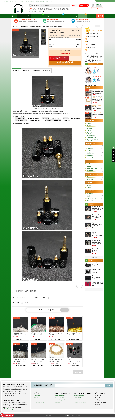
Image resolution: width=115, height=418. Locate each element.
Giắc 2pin (89, 163)
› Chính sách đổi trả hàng (59, 395)
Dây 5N (51, 8)
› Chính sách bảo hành (59, 397)
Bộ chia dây (90, 193)
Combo (19, 302)
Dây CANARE (90, 128)
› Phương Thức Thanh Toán (80, 402)
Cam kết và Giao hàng (71, 16)
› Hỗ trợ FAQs (57, 402)
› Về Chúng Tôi (37, 395)
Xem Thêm (63, 309)
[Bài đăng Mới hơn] (78, 26)
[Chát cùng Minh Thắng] (98, 71)
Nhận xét (47, 70)
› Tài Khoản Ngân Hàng (39, 402)
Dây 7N (43, 8)
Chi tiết (16, 70)
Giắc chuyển (90, 155)
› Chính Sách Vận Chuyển (79, 400)
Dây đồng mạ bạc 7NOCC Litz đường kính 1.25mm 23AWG (97, 108)
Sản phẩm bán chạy (38, 16)
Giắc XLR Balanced (91, 153)
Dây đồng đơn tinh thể (92, 140)
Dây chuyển (90, 176)
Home (14, 16)
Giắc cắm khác (90, 157)
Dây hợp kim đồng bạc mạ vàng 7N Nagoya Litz (97, 101)
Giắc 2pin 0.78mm (50, 9)
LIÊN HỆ (101, 16)
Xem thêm (94, 257)
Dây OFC (47, 8)
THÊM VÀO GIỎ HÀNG (65, 63)
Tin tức (61, 16)
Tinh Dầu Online (48, 415)
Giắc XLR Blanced (63, 9)
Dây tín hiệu (90, 179)
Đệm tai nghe (90, 200)
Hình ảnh (37, 70)
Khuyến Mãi (82, 16)
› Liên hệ (36, 397)
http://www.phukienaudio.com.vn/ (73, 415)
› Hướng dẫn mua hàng (79, 395)
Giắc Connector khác (92, 168)
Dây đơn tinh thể (37, 8)
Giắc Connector (36, 9)
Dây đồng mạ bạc (91, 137)
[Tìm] (30, 5)
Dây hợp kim (90, 133)
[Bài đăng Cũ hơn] (81, 26)
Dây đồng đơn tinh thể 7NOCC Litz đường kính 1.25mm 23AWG (97, 93)
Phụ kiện (46, 11)
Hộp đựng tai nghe (91, 198)
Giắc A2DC (57, 9)
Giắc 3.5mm (56, 8)
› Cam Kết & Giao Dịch (38, 400)
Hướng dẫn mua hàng (51, 16)
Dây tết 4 (89, 185)
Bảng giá (26, 70)
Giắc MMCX (42, 9)
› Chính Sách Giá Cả (78, 397)
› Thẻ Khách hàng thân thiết (60, 400)
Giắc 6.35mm (90, 150)
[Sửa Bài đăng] (48, 297)
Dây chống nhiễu (39, 11)
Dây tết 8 (33, 11)
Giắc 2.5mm (62, 8)
